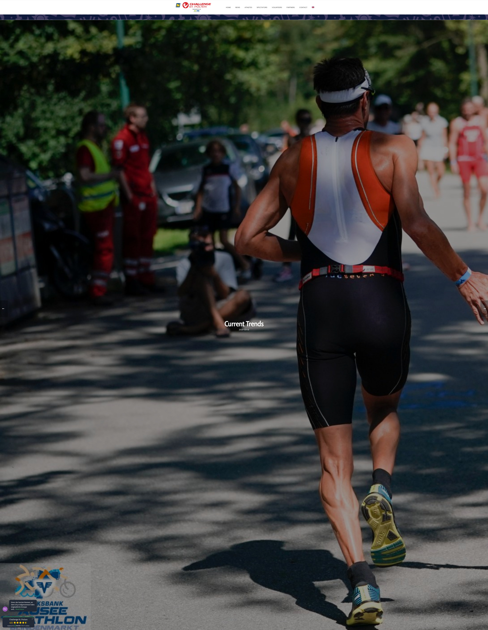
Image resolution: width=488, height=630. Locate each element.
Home (228, 7)
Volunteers (277, 7)
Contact (303, 7)
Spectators (262, 7)
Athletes (248, 7)
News (237, 7)
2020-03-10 (244, 329)
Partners (291, 7)
